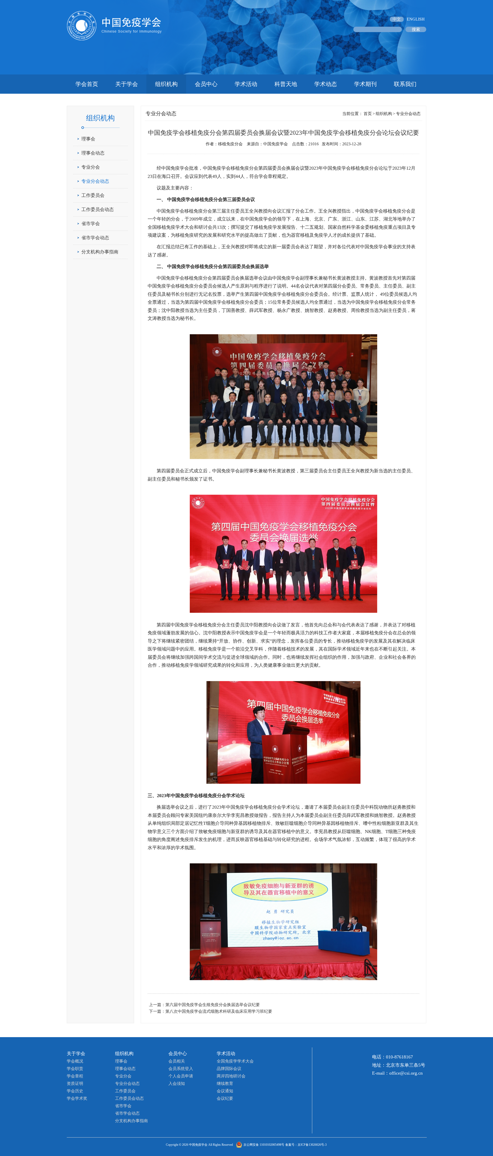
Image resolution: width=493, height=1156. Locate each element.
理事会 (88, 138)
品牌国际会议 (229, 1068)
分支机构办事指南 (99, 251)
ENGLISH (416, 19)
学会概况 (75, 1061)
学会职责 (75, 1068)
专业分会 (90, 167)
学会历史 (75, 1091)
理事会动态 (93, 153)
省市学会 (90, 223)
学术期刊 (365, 84)
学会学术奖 (77, 1098)
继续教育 (225, 1083)
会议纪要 (225, 1098)
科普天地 (285, 84)
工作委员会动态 (97, 209)
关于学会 (126, 84)
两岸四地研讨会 (231, 1076)
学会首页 (86, 84)
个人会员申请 (180, 1076)
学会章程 (75, 1076)
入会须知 (176, 1083)
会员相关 (176, 1061)
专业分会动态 (95, 181)
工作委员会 (93, 195)
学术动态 (325, 84)
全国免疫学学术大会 (235, 1061)
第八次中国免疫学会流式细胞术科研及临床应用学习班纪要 (218, 1011)
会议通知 (225, 1091)
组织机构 (166, 84)
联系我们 (405, 84)
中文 (397, 19)
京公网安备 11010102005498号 (263, 1145)
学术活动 (246, 84)
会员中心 (206, 84)
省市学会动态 (95, 237)
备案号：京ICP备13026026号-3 (306, 1145)
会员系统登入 (180, 1068)
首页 (368, 113)
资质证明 (75, 1083)
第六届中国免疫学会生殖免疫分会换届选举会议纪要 (212, 1004)
